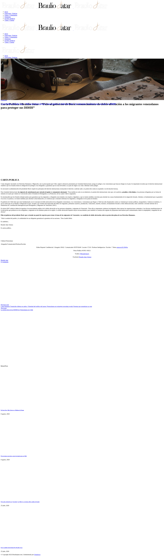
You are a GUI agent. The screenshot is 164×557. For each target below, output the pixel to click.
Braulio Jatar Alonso (85, 257)
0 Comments (4, 262)
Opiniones (4, 100)
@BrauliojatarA (84, 254)
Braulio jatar (4, 260)
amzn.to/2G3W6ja (122, 247)
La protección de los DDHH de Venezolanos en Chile (17, 310)
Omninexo (37, 554)
